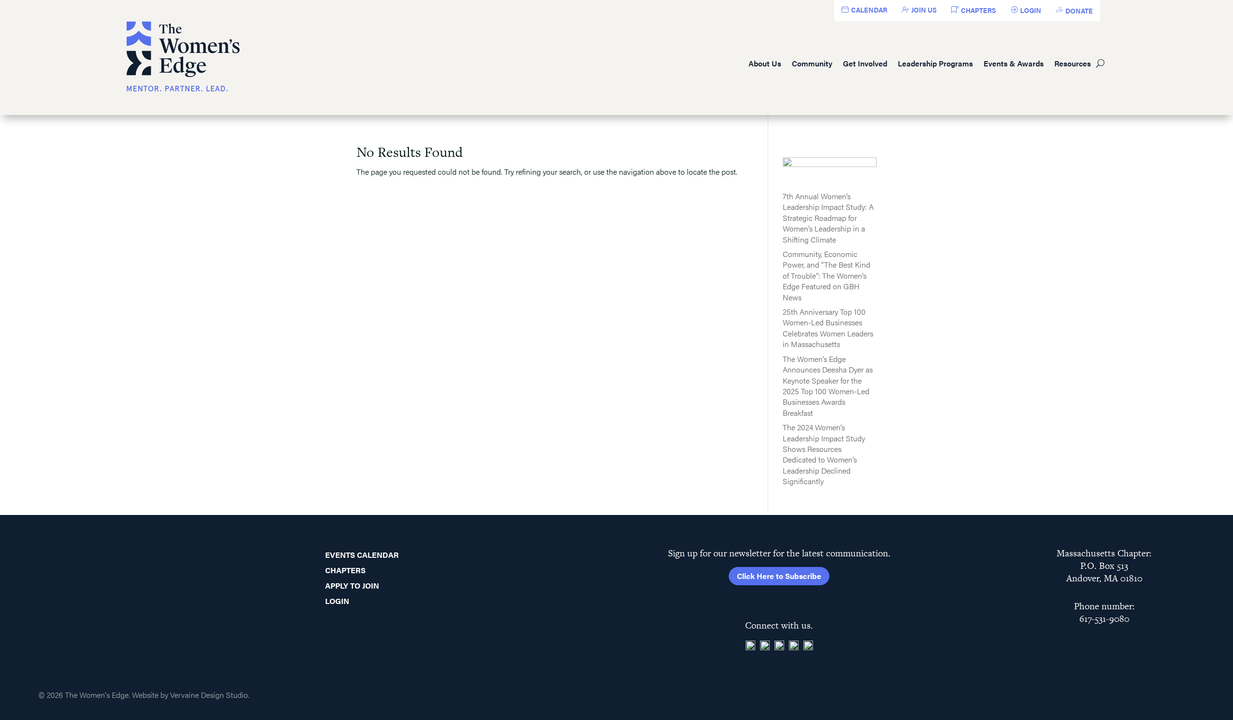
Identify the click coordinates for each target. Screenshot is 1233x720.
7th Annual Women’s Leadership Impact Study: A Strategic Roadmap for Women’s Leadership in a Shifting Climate (828, 218)
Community (812, 63)
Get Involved (865, 63)
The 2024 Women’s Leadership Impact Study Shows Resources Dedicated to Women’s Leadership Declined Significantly (824, 454)
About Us (764, 63)
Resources (1072, 63)
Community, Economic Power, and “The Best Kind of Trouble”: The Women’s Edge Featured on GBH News (826, 275)
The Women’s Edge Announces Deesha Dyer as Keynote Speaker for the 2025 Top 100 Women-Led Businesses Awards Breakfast (828, 385)
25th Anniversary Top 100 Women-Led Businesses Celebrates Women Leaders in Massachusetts (828, 327)
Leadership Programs (935, 63)
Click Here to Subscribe (779, 575)
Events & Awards (1014, 63)
